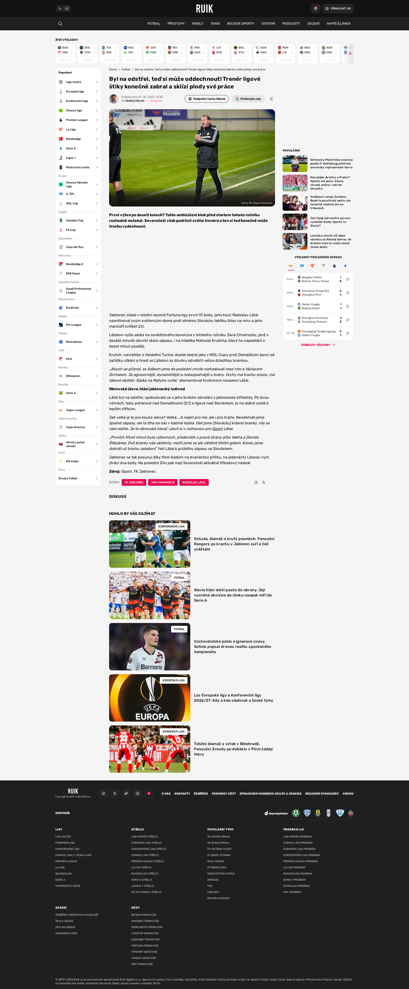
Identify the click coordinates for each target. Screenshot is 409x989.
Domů (113, 69)
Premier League (66, 861)
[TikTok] (126, 793)
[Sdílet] (271, 99)
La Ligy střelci (141, 867)
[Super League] (291, 266)
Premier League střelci (147, 861)
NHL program (292, 892)
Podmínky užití (224, 793)
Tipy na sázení (65, 927)
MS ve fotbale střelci (146, 892)
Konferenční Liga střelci (148, 849)
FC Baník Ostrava (218, 855)
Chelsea (213, 892)
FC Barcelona (216, 867)
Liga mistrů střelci (144, 836)
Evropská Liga (65, 842)
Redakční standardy (322, 793)
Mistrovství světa (67, 886)
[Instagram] (137, 793)
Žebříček (201, 793)
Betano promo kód (143, 914)
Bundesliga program (297, 873)
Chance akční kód (143, 958)
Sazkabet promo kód (145, 939)
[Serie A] (345, 266)
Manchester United (221, 873)
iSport (217, 428)
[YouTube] (149, 793)
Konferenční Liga (67, 849)
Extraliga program (296, 886)
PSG (209, 886)
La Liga (60, 867)
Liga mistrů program (297, 836)
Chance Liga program (298, 842)
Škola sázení (64, 921)
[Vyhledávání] (60, 23)
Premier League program (300, 861)
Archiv (348, 793)
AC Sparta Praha (218, 836)
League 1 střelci (142, 886)
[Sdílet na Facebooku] (256, 482)
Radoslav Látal (194, 482)
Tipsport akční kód (144, 951)
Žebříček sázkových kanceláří (76, 914)
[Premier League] (334, 266)
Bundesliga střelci (144, 873)
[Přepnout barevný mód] (63, 8)
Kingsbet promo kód (145, 921)
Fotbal (126, 69)
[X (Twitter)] (115, 793)
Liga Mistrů (63, 836)
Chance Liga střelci (145, 855)
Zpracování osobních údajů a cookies (271, 793)
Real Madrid (215, 861)
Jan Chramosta (163, 482)
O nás (166, 793)
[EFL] (323, 266)
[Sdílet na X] (263, 482)
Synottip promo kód (145, 933)
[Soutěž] (315, 8)
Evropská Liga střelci (146, 842)
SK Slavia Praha (218, 842)
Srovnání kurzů (66, 933)
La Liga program (294, 867)
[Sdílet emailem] (271, 482)
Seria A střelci (141, 879)
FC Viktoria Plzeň (219, 849)
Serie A (60, 879)
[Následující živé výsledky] (348, 54)
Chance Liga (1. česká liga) (73, 855)
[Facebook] (103, 793)
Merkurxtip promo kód (147, 927)
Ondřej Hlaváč (133, 100)
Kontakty (182, 793)
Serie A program (294, 879)
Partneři (62, 813)
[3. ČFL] (302, 266)
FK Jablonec (133, 482)
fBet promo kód (142, 964)
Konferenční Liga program (301, 855)
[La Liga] (312, 266)
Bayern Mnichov (218, 898)
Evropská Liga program (299, 849)
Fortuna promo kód (144, 945)
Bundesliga (63, 873)
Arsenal (213, 879)
